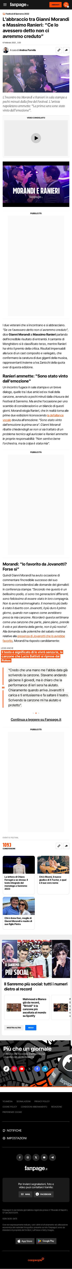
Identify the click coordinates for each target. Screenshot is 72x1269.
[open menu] (4, 4)
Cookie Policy (10, 1106)
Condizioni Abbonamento (34, 1106)
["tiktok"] (6, 1069)
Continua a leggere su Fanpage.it (36, 720)
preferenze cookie (12, 1112)
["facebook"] (37, 1069)
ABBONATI (55, 5)
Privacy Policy (42, 1101)
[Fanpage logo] (19, 5)
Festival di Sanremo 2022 (17, 14)
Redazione (56, 1106)
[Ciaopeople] (36, 1260)
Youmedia (8, 1101)
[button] (66, 50)
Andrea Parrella (27, 50)
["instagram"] (14, 1069)
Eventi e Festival (11, 838)
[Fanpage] (36, 1168)
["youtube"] (22, 1069)
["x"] (29, 1069)
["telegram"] (45, 1069)
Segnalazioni (23, 1101)
